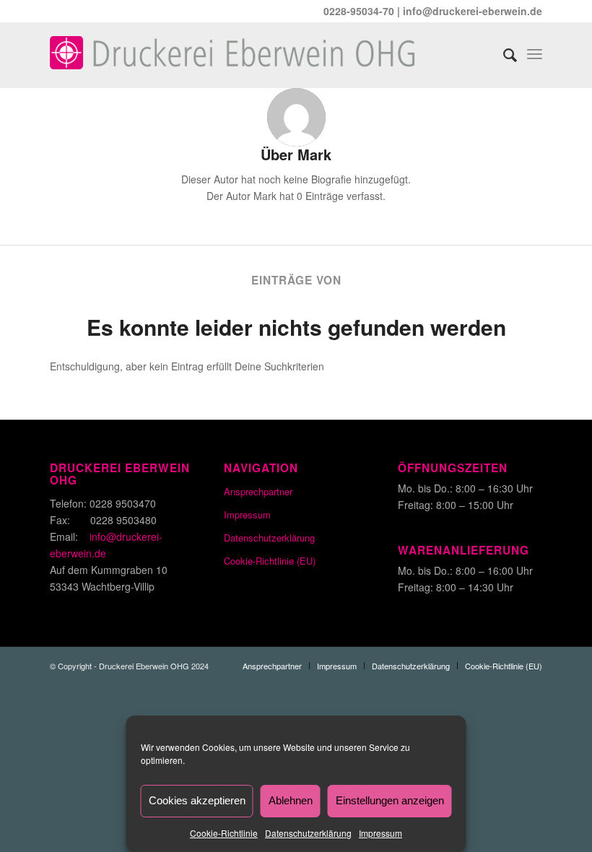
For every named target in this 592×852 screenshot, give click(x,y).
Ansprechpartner (258, 491)
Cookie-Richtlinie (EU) (269, 561)
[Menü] (534, 51)
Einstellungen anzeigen (390, 800)
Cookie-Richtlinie (224, 833)
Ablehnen (291, 800)
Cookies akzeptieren (197, 800)
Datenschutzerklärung (308, 833)
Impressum (380, 833)
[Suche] (503, 51)
